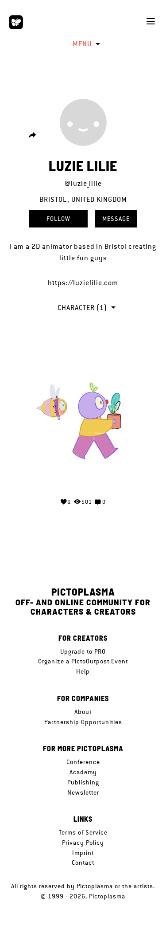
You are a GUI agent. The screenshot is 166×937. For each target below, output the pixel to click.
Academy (83, 772)
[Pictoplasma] (16, 22)
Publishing (83, 782)
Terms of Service (83, 832)
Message (116, 219)
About (83, 712)
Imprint (83, 853)
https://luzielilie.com (83, 282)
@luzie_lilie (83, 183)
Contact (83, 862)
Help (83, 671)
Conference (83, 762)
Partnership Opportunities (83, 722)
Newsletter (83, 792)
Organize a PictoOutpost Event (83, 661)
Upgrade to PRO (83, 651)
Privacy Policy (83, 843)
